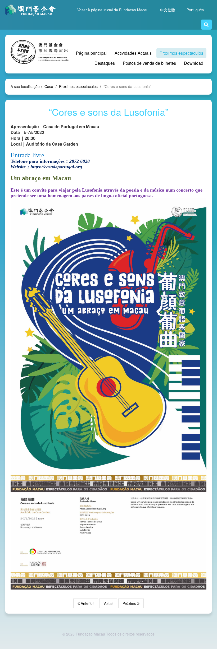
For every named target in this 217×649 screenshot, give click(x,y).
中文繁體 (167, 9)
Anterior (87, 603)
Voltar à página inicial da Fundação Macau (112, 9)
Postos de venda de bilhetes (149, 63)
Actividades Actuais (133, 53)
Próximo (130, 603)
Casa (48, 86)
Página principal (91, 53)
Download (193, 63)
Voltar (108, 603)
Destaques (104, 63)
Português (195, 9)
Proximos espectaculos (181, 53)
